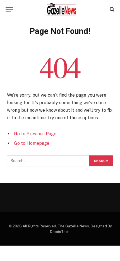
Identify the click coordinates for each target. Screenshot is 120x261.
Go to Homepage (31, 143)
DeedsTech (59, 232)
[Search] (111, 9)
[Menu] (9, 9)
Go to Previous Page (35, 133)
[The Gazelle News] (61, 9)
